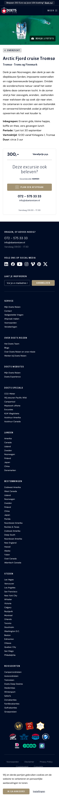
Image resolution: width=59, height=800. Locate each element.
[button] (29, 30)
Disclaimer (29, 761)
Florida (7, 519)
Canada (8, 442)
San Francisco (10, 591)
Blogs (6, 347)
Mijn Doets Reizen (12, 307)
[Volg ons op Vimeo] (33, 264)
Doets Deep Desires (13, 684)
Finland (7, 458)
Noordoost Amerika (13, 538)
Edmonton (9, 639)
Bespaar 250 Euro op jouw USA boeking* (29, 2)
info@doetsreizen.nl (29, 200)
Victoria (7, 603)
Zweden (8, 450)
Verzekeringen (10, 326)
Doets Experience (12, 376)
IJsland (7, 446)
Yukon (7, 554)
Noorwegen (9, 454)
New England (10, 542)
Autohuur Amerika (12, 417)
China (7, 466)
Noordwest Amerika (13, 523)
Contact (8, 311)
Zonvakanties (10, 700)
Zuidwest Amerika (12, 487)
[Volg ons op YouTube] (19, 264)
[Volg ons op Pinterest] (39, 264)
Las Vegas (9, 579)
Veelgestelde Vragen (13, 314)
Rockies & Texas (11, 527)
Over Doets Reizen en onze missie (19, 351)
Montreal (8, 615)
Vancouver (9, 583)
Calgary (7, 607)
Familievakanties (11, 703)
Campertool (9, 401)
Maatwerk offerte (12, 405)
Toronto (7, 623)
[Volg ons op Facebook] (13, 264)
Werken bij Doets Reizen (15, 355)
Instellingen (39, 791)
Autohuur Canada (12, 421)
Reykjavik (8, 611)
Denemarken (10, 470)
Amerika (8, 438)
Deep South (9, 534)
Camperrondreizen (12, 672)
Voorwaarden (10, 322)
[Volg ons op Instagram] (26, 264)
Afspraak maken (11, 318)
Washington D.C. (11, 631)
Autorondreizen (11, 676)
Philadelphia (9, 655)
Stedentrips (9, 688)
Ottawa (7, 643)
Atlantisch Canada (12, 562)
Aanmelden (43, 283)
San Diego (9, 651)
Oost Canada (10, 558)
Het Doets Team (11, 343)
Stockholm (9, 627)
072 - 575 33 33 (29, 196)
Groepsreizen (10, 711)
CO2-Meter (9, 393)
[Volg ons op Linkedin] (6, 264)
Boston (7, 635)
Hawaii (7, 546)
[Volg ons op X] (45, 264)
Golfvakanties (10, 707)
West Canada (10, 491)
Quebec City (10, 647)
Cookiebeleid (22, 766)
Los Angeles (9, 587)
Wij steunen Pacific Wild (15, 397)
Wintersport (9, 692)
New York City (10, 595)
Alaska (7, 550)
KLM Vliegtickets (11, 413)
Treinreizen (9, 680)
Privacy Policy (46, 761)
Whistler (8, 599)
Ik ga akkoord (16, 791)
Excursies (8, 409)
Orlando (8, 619)
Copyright (38, 766)
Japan (7, 462)
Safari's (7, 696)
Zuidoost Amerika (12, 531)
